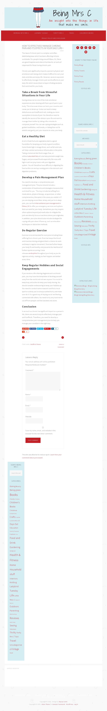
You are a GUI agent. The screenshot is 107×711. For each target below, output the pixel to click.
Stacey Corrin (63, 702)
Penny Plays (78, 76)
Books (78, 163)
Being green (91, 158)
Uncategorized (81, 234)
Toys (86, 230)
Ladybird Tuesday (83, 208)
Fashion (77, 185)
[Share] (52, 329)
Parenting (88, 216)
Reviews (86, 221)
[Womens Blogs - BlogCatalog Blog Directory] (85, 289)
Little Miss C (79, 213)
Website (28, 417)
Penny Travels (79, 71)
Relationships (77, 222)
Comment (29, 370)
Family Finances (91, 180)
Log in (76, 704)
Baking (77, 158)
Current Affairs (83, 176)
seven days (94, 222)
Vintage (92, 234)
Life (94, 208)
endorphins (33, 253)
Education (82, 180)
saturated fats (33, 156)
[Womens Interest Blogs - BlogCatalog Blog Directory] (85, 295)
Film (81, 185)
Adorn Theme (45, 704)
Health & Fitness (35, 344)
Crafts (92, 172)
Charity (85, 164)
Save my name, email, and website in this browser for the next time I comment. (40, 432)
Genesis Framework (58, 704)
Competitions (85, 172)
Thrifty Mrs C (79, 230)
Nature (91, 213)
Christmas (78, 172)
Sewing (77, 225)
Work (76, 238)
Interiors (84, 203)
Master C (87, 213)
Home (77, 199)
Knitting (91, 203)
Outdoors (78, 216)
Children (90, 164)
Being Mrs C (53, 17)
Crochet (76, 176)
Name (28, 394)
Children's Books (82, 167)
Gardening (85, 189)
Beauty (83, 159)
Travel (92, 230)
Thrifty (91, 225)
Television (85, 226)
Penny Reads (79, 82)
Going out (94, 190)
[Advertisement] (90, 105)
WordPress (69, 704)
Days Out (14, 524)
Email (28, 405)
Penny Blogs (78, 65)
